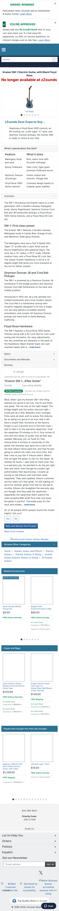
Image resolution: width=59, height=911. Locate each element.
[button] (3, 49)
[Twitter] (41, 873)
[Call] (53, 50)
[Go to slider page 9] (35, 799)
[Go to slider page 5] (32, 114)
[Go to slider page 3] (26, 114)
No (15, 518)
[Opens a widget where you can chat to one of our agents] (48, 906)
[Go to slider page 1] (21, 114)
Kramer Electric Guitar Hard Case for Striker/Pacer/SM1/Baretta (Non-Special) (41, 687)
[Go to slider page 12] (43, 799)
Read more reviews (14, 531)
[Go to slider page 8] (32, 799)
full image (29, 111)
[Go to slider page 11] (40, 799)
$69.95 (35, 612)
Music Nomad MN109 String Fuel (12, 607)
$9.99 (6, 612)
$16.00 (35, 767)
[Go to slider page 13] (46, 799)
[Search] (55, 59)
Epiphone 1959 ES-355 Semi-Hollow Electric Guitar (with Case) (12, 766)
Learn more (26, 14)
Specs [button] (29, 354)
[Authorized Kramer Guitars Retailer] (29, 539)
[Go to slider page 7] (37, 114)
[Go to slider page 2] (24, 114)
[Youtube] (52, 873)
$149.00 (36, 694)
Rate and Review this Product (21, 526)
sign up (50, 864)
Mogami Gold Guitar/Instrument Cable (41, 607)
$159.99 (8, 691)
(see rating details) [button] (32, 385)
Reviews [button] (29, 365)
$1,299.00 (9, 772)
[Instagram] (29, 873)
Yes (7, 518)
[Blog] (7, 873)
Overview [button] (29, 196)
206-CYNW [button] (29, 818)
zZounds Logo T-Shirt (40, 764)
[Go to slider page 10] (37, 799)
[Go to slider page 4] (29, 114)
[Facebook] (18, 873)
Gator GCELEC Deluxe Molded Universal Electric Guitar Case (14, 685)
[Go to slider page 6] (35, 114)
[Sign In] (48, 49)
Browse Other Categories (29, 544)
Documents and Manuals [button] (29, 359)
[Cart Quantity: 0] (41, 49)
